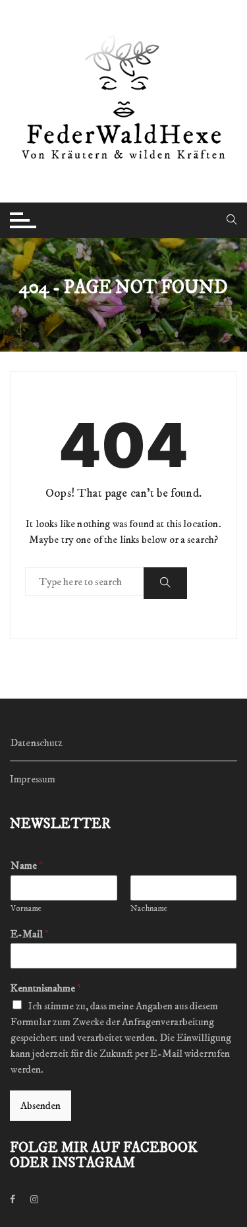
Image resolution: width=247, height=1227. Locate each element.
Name (27, 865)
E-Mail (30, 934)
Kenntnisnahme (46, 988)
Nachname (148, 908)
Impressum (32, 779)
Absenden (40, 1105)
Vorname (26, 908)
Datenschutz (36, 742)
